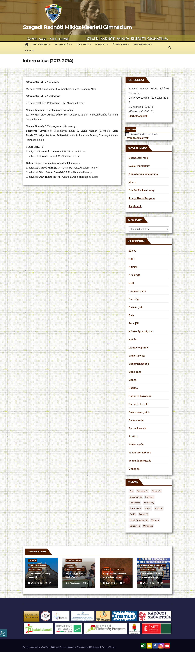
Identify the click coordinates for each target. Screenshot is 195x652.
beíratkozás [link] (142, 491)
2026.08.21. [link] (112, 583)
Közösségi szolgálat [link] (140, 331)
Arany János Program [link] (142, 198)
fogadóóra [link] (135, 502)
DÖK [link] (131, 283)
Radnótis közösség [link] (140, 396)
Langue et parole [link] (139, 347)
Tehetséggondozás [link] (140, 460)
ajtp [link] (131, 491)
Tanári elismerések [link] (140, 452)
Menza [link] (132, 182)
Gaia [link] (131, 315)
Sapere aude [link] (136, 420)
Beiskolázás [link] (63, 44)
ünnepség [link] (148, 526)
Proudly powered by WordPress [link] (37, 647)
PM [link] (49, 583)
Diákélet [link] (101, 44)
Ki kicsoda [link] (83, 44)
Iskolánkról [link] (41, 44)
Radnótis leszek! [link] (138, 404)
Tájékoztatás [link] (136, 444)
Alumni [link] (133, 267)
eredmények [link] (136, 497)
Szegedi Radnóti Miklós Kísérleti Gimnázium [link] (77, 27)
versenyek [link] (135, 526)
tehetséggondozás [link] (139, 520)
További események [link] (137, 138)
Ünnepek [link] (134, 468)
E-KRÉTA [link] (29, 51)
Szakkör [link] (133, 436)
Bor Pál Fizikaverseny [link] (141, 190)
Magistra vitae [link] (137, 355)
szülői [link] (132, 514)
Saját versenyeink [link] (139, 412)
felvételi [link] (149, 497)
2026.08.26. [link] (37, 583)
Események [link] (135, 307)
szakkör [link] (159, 508)
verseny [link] (155, 520)
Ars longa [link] (134, 275)
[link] (3, 633)
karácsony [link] (149, 502)
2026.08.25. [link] (74, 583)
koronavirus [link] (135, 508)
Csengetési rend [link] (138, 158)
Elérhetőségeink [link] (138, 116)
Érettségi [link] (134, 299)
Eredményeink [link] (142, 44)
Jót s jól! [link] (134, 323)
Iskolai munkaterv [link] (139, 166)
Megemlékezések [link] (139, 363)
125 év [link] (132, 250)
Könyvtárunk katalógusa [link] (143, 174)
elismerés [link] (156, 491)
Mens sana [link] (135, 372)
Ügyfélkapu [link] (120, 44)
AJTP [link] (132, 259)
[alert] (148, 134)
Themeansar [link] (82, 647)
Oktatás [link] (133, 388)
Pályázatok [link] (135, 206)
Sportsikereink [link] (137, 428)
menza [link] (148, 508)
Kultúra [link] (133, 339)
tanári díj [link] (143, 514)
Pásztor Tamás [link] (108, 647)
